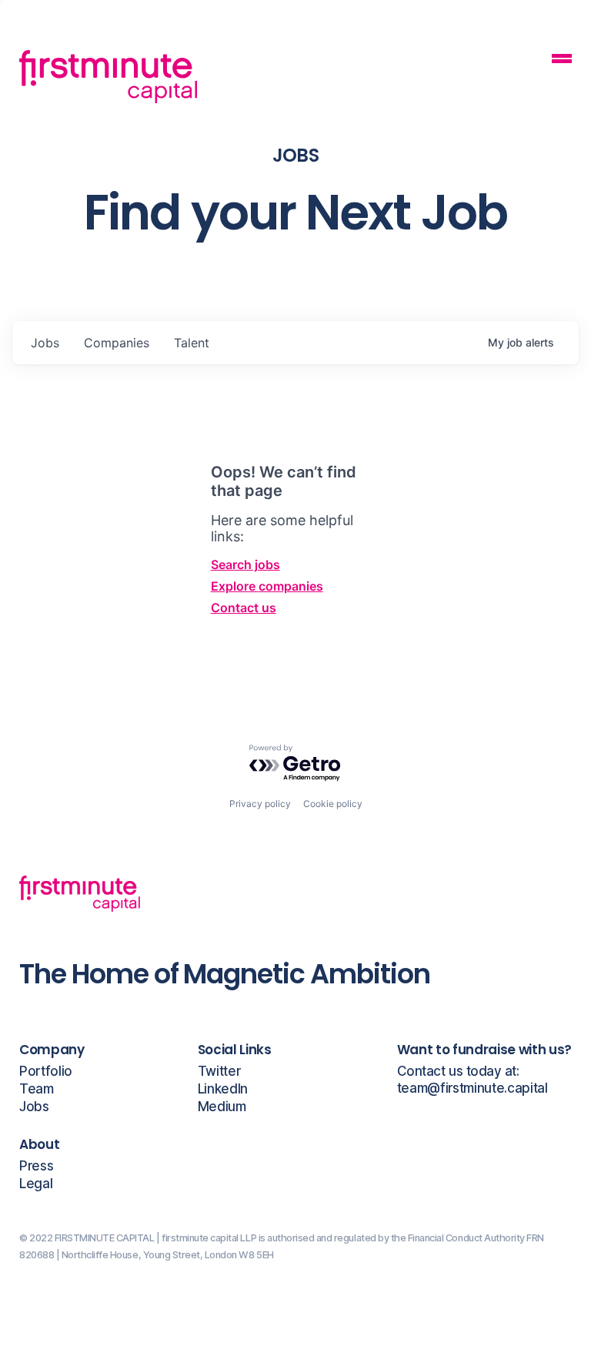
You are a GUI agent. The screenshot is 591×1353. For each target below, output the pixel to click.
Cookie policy (332, 803)
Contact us (243, 607)
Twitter (219, 1071)
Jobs (34, 1107)
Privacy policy (260, 803)
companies (116, 342)
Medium (222, 1107)
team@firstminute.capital (472, 1088)
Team (36, 1089)
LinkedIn (223, 1089)
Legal (35, 1184)
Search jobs (245, 564)
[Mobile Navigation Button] (561, 60)
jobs (45, 342)
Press (36, 1166)
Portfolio (45, 1071)
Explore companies (267, 586)
